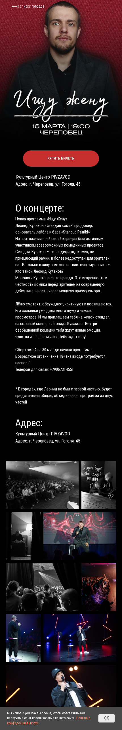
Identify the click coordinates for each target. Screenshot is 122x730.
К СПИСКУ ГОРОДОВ (30, 7)
